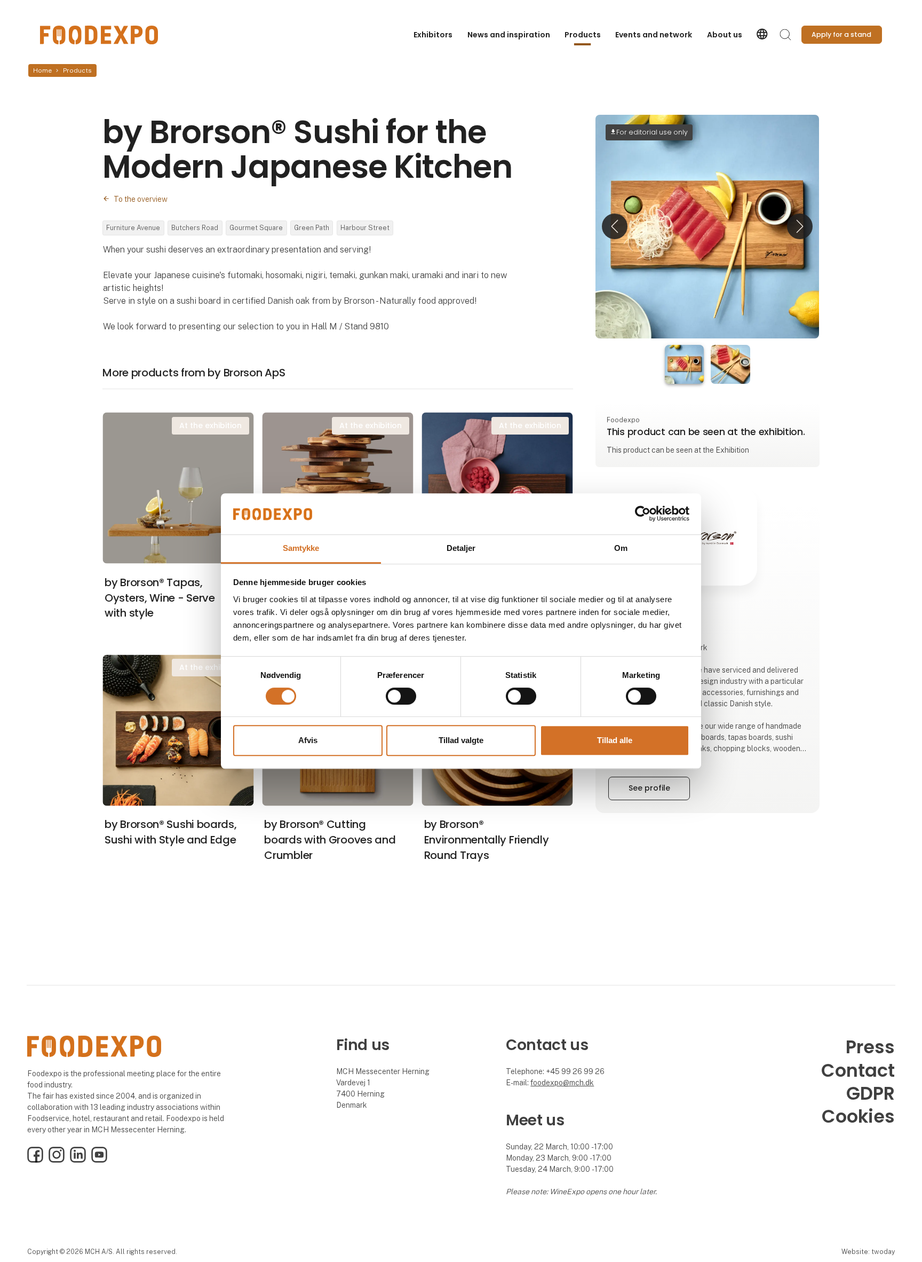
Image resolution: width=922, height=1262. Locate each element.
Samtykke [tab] (301, 548)
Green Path (311, 228)
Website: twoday (868, 1252)
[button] (614, 226)
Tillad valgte (461, 740)
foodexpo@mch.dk (562, 1082)
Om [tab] (620, 548)
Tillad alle (614, 740)
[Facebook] (35, 1160)
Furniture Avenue (133, 228)
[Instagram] (57, 1160)
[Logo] (98, 35)
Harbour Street (365, 228)
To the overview (141, 199)
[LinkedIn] (78, 1160)
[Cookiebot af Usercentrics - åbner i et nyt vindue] (642, 514)
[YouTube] (99, 1160)
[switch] (401, 696)
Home (42, 70)
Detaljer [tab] (461, 548)
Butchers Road (194, 228)
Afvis (307, 740)
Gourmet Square (256, 228)
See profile (649, 788)
